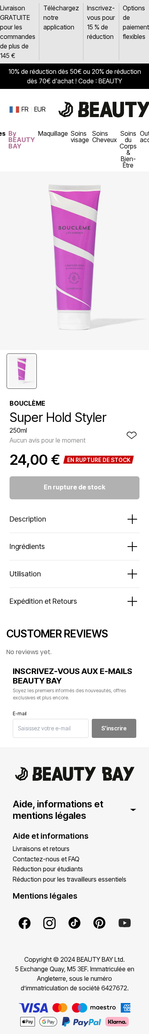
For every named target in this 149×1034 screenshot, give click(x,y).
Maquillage (53, 133)
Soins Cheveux (104, 136)
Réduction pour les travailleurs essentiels (69, 879)
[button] (21, 371)
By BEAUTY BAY (21, 139)
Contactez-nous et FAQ (46, 859)
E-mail (20, 713)
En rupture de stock (74, 487)
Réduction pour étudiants (48, 869)
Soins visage (80, 136)
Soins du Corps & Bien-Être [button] (128, 149)
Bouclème (27, 403)
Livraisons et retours (41, 849)
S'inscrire (114, 728)
